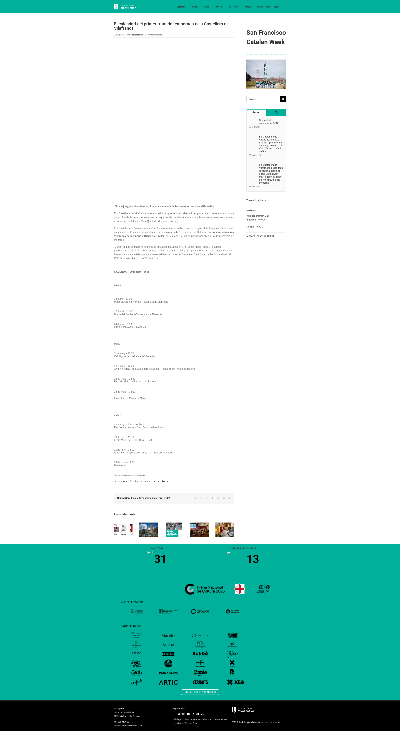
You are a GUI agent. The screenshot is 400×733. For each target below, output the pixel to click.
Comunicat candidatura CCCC (269, 122)
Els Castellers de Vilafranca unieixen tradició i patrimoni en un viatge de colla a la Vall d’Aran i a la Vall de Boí (271, 144)
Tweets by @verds (256, 200)
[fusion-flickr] (202, 714)
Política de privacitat (192, 719)
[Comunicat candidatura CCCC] (253, 120)
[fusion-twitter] (179, 714)
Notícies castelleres (135, 35)
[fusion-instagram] (183, 714)
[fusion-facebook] (174, 714)
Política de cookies (210, 719)
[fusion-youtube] (188, 714)
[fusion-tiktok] (193, 714)
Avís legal (177, 719)
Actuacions (121, 481)
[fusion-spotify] (197, 714)
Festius (166, 481)
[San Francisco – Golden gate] (266, 60)
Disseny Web (191, 723)
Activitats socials (150, 481)
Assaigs (134, 481)
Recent (256, 112)
